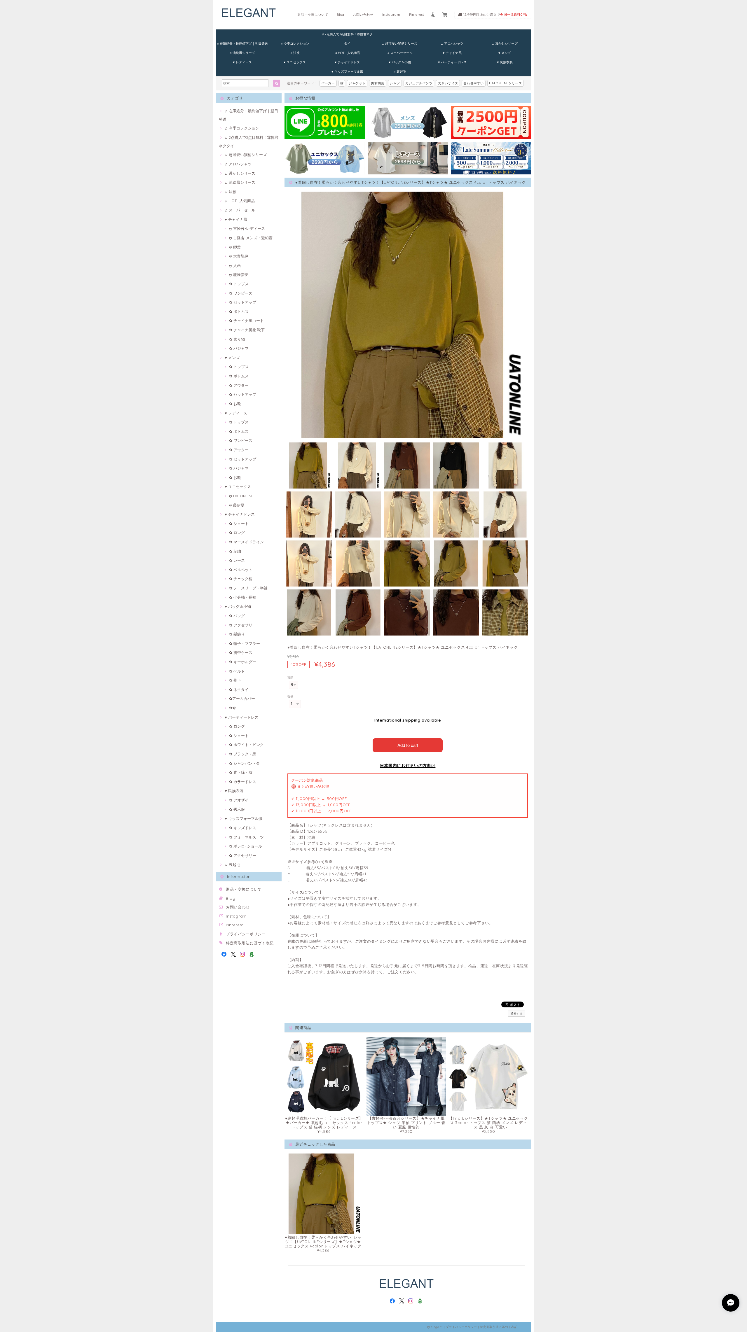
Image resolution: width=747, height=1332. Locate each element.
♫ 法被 (295, 53)
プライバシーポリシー (246, 934)
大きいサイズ (448, 83)
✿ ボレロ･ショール (245, 846)
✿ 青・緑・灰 (240, 772)
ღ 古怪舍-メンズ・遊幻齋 (251, 237)
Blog (340, 15)
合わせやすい (473, 83)
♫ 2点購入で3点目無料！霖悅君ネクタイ (347, 35)
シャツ (395, 83)
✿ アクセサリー (242, 625)
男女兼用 (378, 83)
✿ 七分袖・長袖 (242, 597)
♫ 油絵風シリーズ (242, 53)
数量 (290, 697)
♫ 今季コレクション (294, 43)
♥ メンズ (504, 53)
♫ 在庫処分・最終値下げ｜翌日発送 (242, 43)
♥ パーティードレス (452, 62)
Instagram (391, 15)
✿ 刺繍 (235, 551)
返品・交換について (312, 15)
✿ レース (237, 560)
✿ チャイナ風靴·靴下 (247, 330)
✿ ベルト (237, 671)
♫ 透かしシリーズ (505, 43)
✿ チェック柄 (240, 578)
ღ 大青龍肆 (238, 256)
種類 (290, 677)
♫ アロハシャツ (452, 43)
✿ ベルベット (240, 569)
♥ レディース (242, 62)
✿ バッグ (237, 615)
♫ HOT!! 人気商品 (347, 53)
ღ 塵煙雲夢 (238, 274)
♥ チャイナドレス (347, 62)
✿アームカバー (242, 698)
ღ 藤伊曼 (237, 505)
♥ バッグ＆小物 (400, 62)
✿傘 (232, 708)
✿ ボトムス (239, 311)
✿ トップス (239, 283)
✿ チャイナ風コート (246, 320)
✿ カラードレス (242, 781)
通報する (516, 1014)
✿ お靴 (235, 403)
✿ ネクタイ (239, 689)
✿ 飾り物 (237, 339)
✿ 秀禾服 (237, 809)
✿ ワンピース (240, 293)
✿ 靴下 (235, 680)
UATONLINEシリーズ (505, 83)
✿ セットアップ (242, 302)
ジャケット (357, 83)
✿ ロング (237, 532)
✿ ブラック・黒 (242, 754)
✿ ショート (239, 523)
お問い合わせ (363, 15)
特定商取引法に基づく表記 (250, 943)
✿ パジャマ (239, 348)
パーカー (328, 83)
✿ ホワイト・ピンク (246, 744)
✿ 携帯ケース (240, 652)
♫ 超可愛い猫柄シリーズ (399, 43)
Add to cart (407, 745)
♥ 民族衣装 (505, 62)
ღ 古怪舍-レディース (247, 228)
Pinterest (416, 15)
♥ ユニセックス (295, 62)
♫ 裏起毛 (399, 71)
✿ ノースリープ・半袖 (248, 588)
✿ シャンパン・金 (244, 763)
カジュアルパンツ (418, 83)
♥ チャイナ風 (452, 53)
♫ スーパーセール (400, 53)
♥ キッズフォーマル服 (347, 71)
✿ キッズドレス (242, 827)
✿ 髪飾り (237, 634)
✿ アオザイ (239, 800)
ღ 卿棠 (235, 247)
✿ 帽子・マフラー (244, 643)
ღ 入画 (235, 265)
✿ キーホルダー (242, 661)
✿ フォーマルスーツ (246, 837)
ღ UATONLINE (241, 495)
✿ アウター (239, 385)
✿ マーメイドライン (246, 542)
